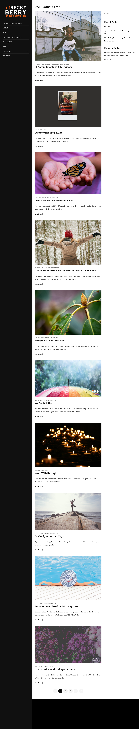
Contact (6, 56)
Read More (38, 80)
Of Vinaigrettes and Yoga (49, 536)
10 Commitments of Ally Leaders (53, 67)
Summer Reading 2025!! (49, 132)
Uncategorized (64, 64)
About (5, 28)
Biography (7, 42)
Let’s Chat (107, 59)
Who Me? (107, 27)
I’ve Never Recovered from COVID (54, 200)
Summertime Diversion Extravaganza (56, 606)
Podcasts (7, 51)
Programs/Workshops (12, 37)
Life (58, 64)
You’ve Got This (43, 403)
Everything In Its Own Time (50, 340)
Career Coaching (52, 64)
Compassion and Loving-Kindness (55, 669)
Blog (5, 32)
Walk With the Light (46, 473)
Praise (6, 46)
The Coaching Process (12, 23)
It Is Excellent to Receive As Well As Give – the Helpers (65, 270)
